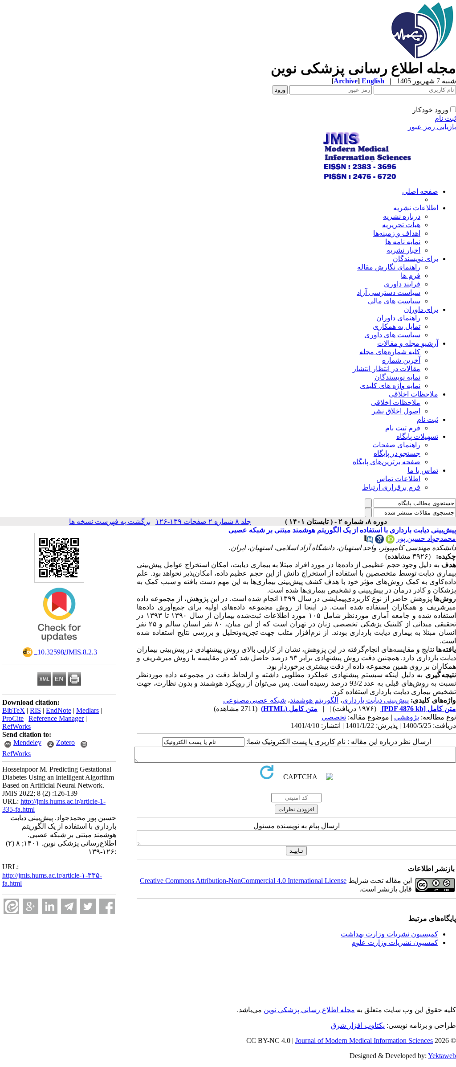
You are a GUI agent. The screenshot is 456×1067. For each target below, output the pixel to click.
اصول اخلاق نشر (396, 411)
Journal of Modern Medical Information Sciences (364, 1040)
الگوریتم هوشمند (314, 700)
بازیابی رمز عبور (432, 127)
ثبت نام (445, 118)
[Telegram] (69, 906)
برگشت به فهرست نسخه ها (110, 521)
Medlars (87, 710)
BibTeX (13, 710)
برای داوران (421, 309)
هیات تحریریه (401, 225)
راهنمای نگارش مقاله (388, 267)
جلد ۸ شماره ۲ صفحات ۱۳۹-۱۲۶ (203, 521)
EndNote (58, 710)
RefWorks (16, 726)
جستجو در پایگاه (397, 453)
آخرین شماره (401, 360)
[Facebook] (107, 906)
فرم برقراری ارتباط (391, 487)
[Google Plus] (30, 906)
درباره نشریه (401, 216)
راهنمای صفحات (396, 445)
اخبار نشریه (403, 250)
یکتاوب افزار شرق (358, 1025)
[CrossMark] (59, 644)
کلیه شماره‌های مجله (389, 352)
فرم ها (410, 275)
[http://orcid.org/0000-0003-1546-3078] (390, 541)
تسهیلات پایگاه (417, 436)
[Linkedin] (49, 906)
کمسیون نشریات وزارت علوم (394, 942)
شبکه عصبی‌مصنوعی (254, 700)
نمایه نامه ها (402, 241)
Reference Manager (56, 718)
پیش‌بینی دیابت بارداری (375, 700)
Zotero (65, 742)
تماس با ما (422, 470)
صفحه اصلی (420, 191)
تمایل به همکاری (396, 326)
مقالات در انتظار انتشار (386, 368)
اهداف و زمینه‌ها (396, 233)
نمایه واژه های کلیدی (390, 385)
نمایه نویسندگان (397, 377)
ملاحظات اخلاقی (413, 394)
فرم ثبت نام (402, 428)
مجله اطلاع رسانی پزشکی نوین (309, 1010)
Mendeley (27, 742)
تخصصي (334, 717)
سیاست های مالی (394, 301)
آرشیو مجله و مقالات (407, 343)
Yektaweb (442, 1055)
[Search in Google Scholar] (379, 541)
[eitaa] (11, 906)
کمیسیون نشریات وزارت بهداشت (389, 934)
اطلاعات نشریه (415, 208)
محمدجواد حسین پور (426, 538)
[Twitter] (88, 906)
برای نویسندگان (415, 258)
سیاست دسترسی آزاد (388, 292)
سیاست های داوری (392, 335)
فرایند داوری (402, 284)
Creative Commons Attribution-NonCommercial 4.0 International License (243, 880)
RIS (35, 710)
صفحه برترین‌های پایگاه (386, 462)
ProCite (13, 718)
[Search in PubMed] (368, 541)
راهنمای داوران (398, 318)
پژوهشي (406, 717)
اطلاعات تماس (398, 478)
